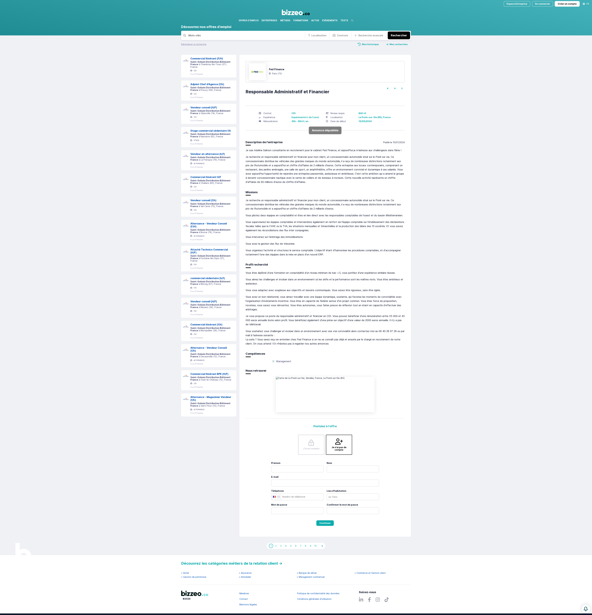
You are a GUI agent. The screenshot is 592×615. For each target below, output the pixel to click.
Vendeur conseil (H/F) (203, 107)
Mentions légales (248, 604)
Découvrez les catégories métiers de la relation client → (231, 563)
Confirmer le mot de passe (342, 504)
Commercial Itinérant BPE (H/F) (209, 374)
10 (315, 545)
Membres (244, 593)
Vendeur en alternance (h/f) (207, 154)
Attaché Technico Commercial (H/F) (209, 251)
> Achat (185, 573)
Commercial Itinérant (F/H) (206, 58)
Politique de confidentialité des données (318, 593)
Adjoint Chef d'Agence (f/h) (207, 84)
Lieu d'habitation (336, 491)
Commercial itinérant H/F (205, 177)
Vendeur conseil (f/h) (203, 200)
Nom (329, 463)
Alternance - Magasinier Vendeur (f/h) (210, 398)
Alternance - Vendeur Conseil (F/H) (208, 225)
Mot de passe (279, 504)
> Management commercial (311, 577)
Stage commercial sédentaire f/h (210, 130)
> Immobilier (245, 577)
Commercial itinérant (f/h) (206, 324)
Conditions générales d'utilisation (314, 599)
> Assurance (245, 573)
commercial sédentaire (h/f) (207, 278)
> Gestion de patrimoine (193, 577)
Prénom (275, 463)
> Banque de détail (307, 573)
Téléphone (277, 491)
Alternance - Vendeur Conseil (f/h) (208, 349)
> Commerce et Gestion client (370, 573)
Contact (243, 599)
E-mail (274, 477)
